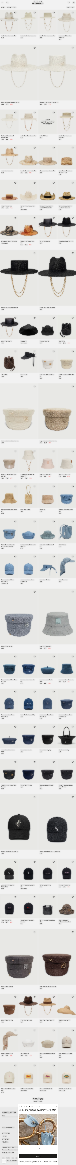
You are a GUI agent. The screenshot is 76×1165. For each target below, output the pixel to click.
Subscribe (38, 1156)
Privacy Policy (52, 1161)
